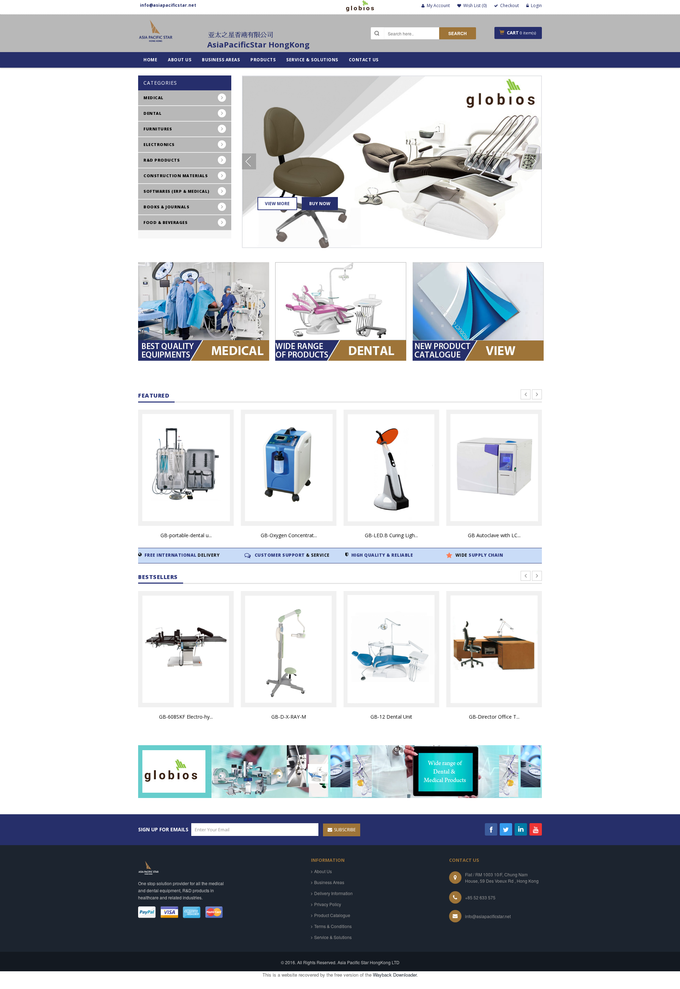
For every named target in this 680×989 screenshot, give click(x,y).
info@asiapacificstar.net (488, 916)
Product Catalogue (332, 915)
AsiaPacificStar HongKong (258, 44)
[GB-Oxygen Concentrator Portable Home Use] (288, 468)
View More (277, 204)
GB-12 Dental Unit (391, 716)
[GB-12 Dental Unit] (391, 649)
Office (346, 254)
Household (255, 254)
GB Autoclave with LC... (494, 535)
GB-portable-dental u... (186, 535)
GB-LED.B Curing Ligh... (391, 535)
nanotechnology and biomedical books (368, 258)
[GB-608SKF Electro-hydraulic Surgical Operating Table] (186, 649)
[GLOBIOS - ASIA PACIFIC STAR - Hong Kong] (156, 34)
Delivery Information (333, 893)
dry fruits (254, 254)
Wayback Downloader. (395, 974)
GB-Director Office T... (494, 716)
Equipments (256, 254)
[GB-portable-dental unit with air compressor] (186, 468)
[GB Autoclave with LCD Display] (494, 468)
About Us (323, 871)
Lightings (351, 254)
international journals (274, 254)
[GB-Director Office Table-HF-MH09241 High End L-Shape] (494, 649)
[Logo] (148, 867)
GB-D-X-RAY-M (288, 716)
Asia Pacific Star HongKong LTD (369, 962)
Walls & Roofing (263, 254)
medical (348, 254)
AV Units (252, 254)
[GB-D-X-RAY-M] (288, 649)
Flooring (350, 254)
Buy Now (319, 204)
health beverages (362, 254)
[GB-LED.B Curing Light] (391, 468)
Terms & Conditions (333, 926)
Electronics (257, 254)
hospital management (369, 254)
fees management (264, 254)
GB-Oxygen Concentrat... (289, 535)
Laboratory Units (363, 254)
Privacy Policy (327, 904)
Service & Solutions (333, 937)
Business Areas (329, 882)
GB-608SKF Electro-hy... (186, 716)
